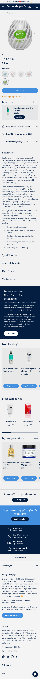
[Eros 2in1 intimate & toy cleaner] (11, 357)
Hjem (3, 13)
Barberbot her (16, 579)
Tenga (4, 55)
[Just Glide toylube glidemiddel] (29, 357)
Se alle (35, 438)
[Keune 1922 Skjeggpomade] (29, 451)
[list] (20, 34)
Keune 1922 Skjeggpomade (27, 463)
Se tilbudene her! (20, 519)
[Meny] (3, 6)
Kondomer (28, 422)
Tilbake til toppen (20, 557)
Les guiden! (11, 333)
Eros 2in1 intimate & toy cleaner (24, 109)
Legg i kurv (20, 90)
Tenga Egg (10, 13)
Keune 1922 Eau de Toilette (11, 463)
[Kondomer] (28, 411)
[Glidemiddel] (10, 411)
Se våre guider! (20, 500)
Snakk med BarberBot (13, 615)
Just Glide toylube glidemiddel (28, 369)
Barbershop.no (11, 674)
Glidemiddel (10, 422)
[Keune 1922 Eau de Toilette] (11, 451)
